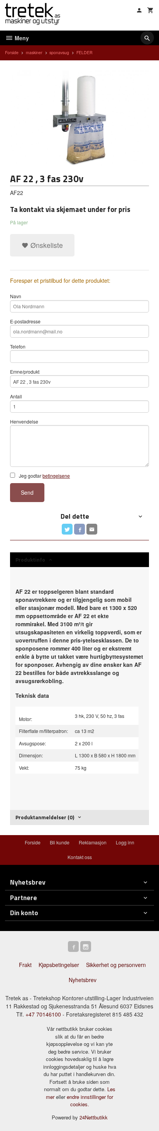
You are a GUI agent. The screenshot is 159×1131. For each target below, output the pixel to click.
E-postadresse (25, 321)
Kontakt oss (80, 857)
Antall (16, 396)
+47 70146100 (43, 1014)
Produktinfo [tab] (30, 559)
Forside (12, 52)
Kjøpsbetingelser (59, 965)
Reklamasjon (93, 842)
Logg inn (125, 842)
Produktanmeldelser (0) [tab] (44, 817)
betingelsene (56, 475)
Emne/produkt (24, 371)
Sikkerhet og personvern (116, 965)
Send (27, 492)
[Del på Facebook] (79, 529)
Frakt (25, 965)
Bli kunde (59, 842)
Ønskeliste (46, 245)
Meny (21, 38)
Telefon (17, 346)
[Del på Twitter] (67, 529)
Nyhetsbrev (82, 980)
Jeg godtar (44, 475)
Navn (15, 296)
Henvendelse (24, 421)
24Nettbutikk (94, 1117)
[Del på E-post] (91, 529)
